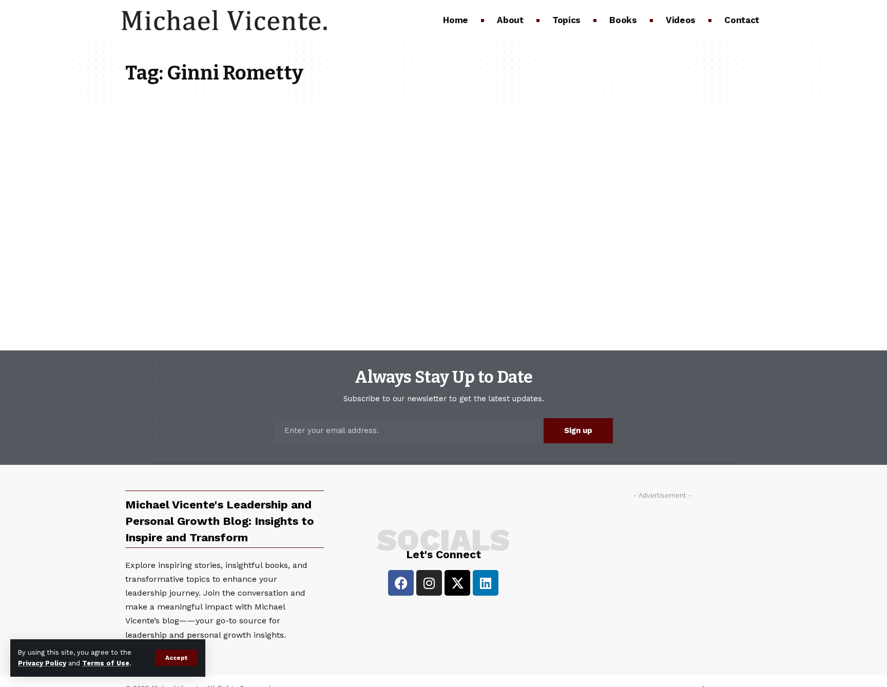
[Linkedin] (485, 583)
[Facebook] (401, 583)
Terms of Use (105, 663)
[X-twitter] (457, 583)
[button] (176, 658)
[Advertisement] (662, 575)
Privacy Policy (42, 663)
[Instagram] (429, 583)
